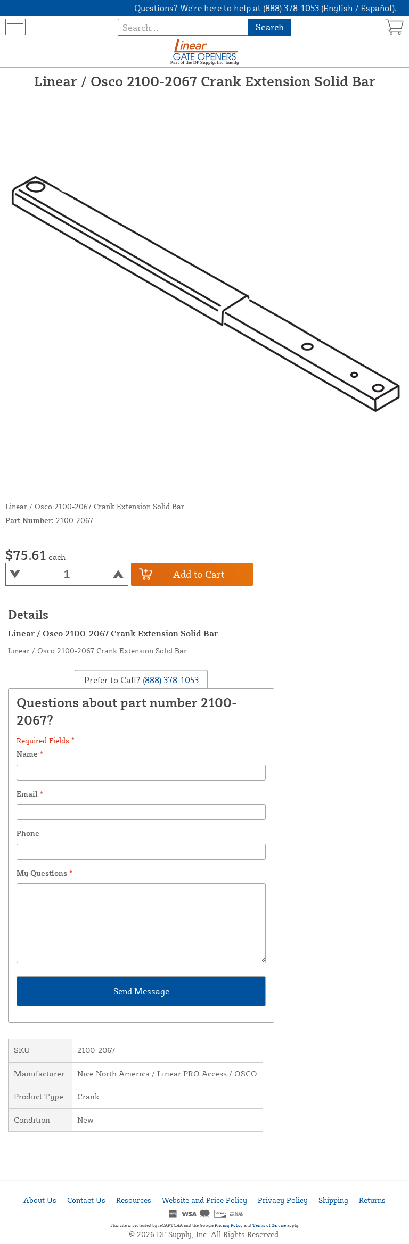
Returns (372, 1200)
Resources (133, 1200)
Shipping (333, 1200)
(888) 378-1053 (170, 679)
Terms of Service (269, 1225)
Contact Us (86, 1200)
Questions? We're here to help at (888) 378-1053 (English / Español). (265, 8)
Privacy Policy (283, 1200)
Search (270, 26)
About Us (39, 1200)
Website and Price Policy (204, 1200)
